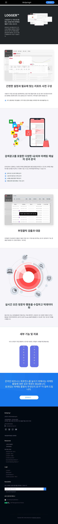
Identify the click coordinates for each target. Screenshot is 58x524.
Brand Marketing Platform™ (12, 459)
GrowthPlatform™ (10, 474)
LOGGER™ (8, 470)
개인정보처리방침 (8, 435)
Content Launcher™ (10, 457)
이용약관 (14, 435)
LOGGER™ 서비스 (9, 453)
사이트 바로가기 (23, 355)
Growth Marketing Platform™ (12, 461)
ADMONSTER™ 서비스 (11, 451)
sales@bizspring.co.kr (11, 426)
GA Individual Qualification (12, 499)
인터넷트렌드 (9, 446)
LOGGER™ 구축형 (9, 455)
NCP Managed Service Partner (17, 502)
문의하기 (50, 2)
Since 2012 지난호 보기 (11, 491)
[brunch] (12, 429)
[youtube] (16, 429)
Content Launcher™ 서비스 (11, 476)
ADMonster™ (9, 472)
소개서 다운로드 (34, 355)
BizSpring (26, 2)
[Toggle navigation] (6, 2)
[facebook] (6, 429)
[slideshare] (9, 429)
